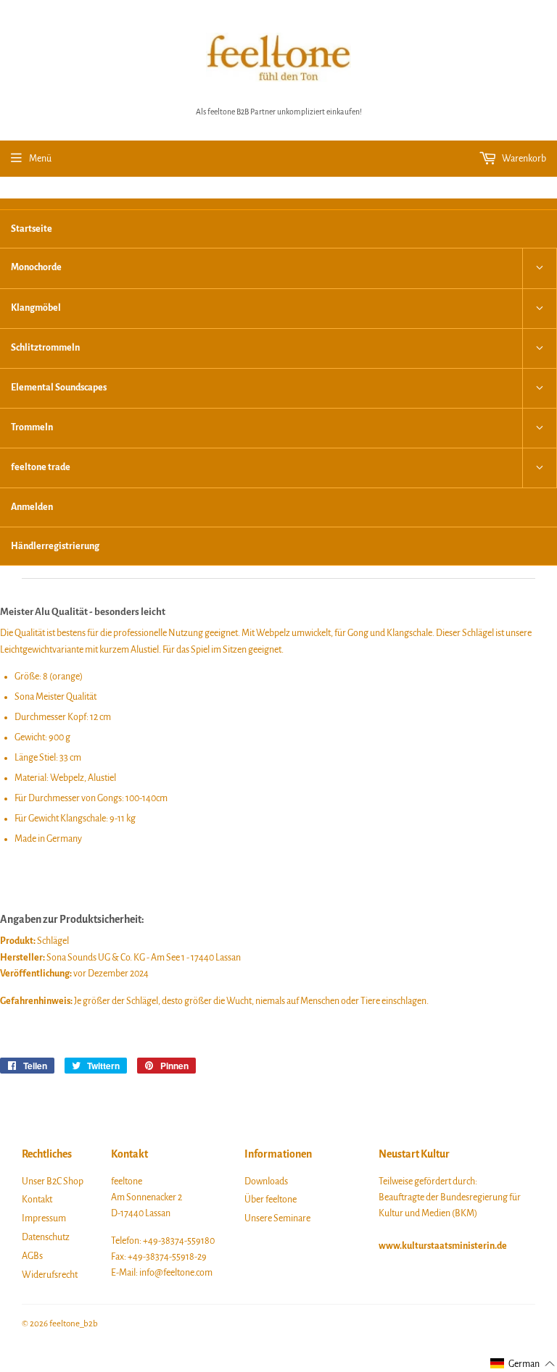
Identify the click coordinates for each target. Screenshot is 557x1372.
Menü (40, 159)
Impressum (44, 1218)
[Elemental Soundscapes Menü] (539, 388)
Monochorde (36, 267)
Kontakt (37, 1200)
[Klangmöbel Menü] (539, 308)
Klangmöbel (36, 308)
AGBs (32, 1256)
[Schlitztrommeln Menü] (539, 348)
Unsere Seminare (277, 1218)
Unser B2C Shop (52, 1181)
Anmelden (32, 507)
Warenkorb (523, 159)
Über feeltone (270, 1200)
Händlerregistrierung (55, 546)
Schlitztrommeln (45, 348)
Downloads (266, 1181)
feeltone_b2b (73, 1324)
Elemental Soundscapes (59, 387)
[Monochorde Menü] (539, 268)
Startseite (31, 229)
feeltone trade (40, 467)
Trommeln (32, 427)
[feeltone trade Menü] (539, 468)
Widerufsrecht (50, 1275)
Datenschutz (46, 1237)
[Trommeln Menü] (539, 428)
